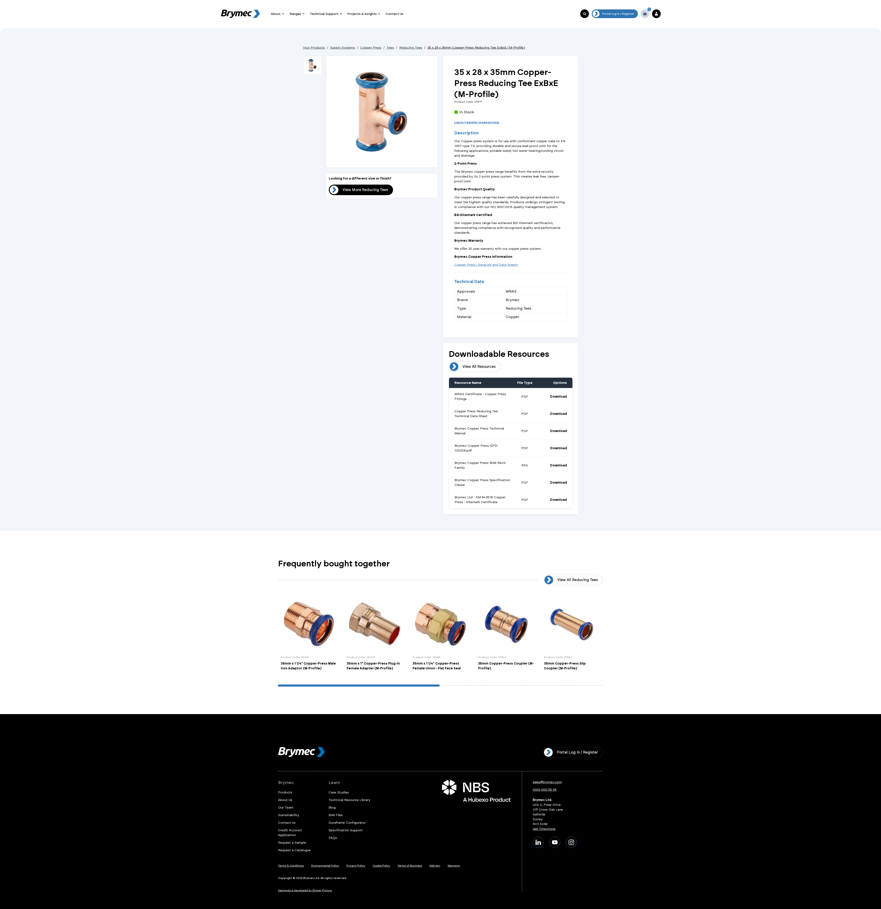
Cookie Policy (381, 865)
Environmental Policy (325, 865)
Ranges (295, 14)
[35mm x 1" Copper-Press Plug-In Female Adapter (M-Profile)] (375, 633)
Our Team (285, 807)
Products (285, 792)
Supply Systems (342, 48)
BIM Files (336, 815)
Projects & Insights (362, 14)
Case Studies (339, 792)
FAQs (333, 838)
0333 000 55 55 (545, 790)
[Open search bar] (584, 13)
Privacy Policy (355, 865)
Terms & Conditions (291, 865)
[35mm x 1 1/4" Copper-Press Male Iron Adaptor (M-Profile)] (309, 633)
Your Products (314, 48)
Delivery (434, 865)
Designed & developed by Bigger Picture (305, 890)
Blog (332, 807)
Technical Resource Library (349, 800)
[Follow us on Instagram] (571, 842)
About (276, 14)
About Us (285, 800)
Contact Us (394, 14)
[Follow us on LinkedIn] (538, 842)
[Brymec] (240, 14)
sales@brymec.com (547, 782)
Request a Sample (292, 843)
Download (558, 396)
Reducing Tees (410, 48)
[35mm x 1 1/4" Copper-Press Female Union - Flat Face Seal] (440, 633)
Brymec (286, 782)
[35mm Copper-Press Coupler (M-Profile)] (506, 633)
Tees (390, 48)
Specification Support (346, 830)
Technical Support (324, 14)
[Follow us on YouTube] (554, 842)
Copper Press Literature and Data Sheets (486, 265)
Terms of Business (410, 865)
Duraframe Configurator (347, 823)
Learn (334, 782)
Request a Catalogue (294, 850)
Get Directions (544, 829)
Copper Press (370, 48)
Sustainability (288, 815)
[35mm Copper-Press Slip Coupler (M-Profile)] (572, 633)
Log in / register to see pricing (476, 122)
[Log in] (656, 13)
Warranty (454, 865)
